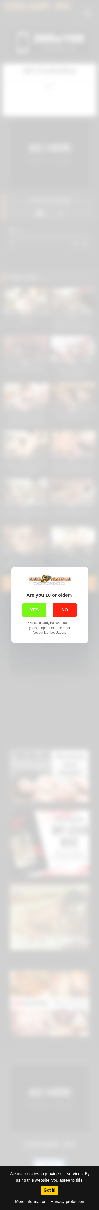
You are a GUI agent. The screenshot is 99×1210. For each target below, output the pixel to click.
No (65, 610)
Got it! (49, 1190)
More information (30, 1201)
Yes (34, 610)
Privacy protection (67, 1201)
